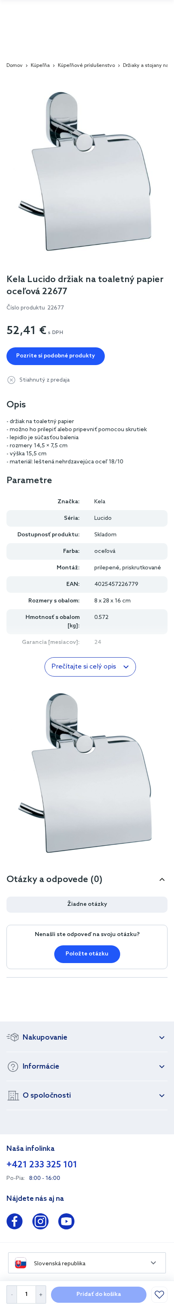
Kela (99, 501)
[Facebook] (14, 1223)
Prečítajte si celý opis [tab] (83, 667)
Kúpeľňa (40, 66)
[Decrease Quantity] (11, 1294)
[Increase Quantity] (41, 1294)
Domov (14, 66)
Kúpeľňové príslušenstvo (86, 66)
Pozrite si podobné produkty (55, 356)
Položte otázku (87, 954)
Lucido (103, 518)
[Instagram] (40, 1223)
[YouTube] (66, 1223)
